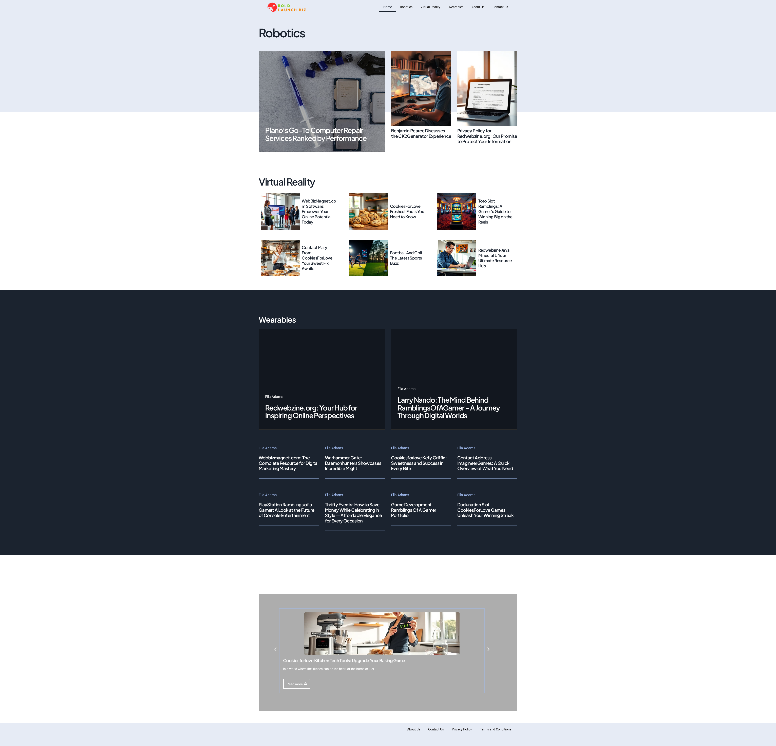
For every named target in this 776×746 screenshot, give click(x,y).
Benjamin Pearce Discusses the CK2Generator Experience (421, 133)
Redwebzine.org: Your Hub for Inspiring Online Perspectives (311, 411)
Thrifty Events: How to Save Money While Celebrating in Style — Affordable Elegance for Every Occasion (353, 512)
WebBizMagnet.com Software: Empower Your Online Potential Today (319, 211)
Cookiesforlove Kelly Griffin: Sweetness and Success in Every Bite (419, 463)
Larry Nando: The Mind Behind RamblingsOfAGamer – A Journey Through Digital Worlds (448, 407)
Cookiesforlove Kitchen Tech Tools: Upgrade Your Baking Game (344, 660)
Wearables (455, 7)
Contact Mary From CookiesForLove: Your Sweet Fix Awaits (317, 258)
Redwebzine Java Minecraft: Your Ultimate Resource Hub (495, 257)
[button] (275, 649)
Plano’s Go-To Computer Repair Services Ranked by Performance (316, 134)
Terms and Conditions (495, 729)
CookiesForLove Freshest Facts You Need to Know (407, 211)
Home (387, 7)
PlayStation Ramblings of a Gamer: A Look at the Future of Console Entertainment (286, 510)
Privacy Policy (462, 729)
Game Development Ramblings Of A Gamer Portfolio (413, 510)
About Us (477, 7)
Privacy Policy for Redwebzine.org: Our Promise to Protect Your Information (487, 136)
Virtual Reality (430, 7)
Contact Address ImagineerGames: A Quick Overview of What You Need (485, 463)
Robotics (406, 7)
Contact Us (500, 7)
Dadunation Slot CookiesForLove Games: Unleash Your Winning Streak (485, 510)
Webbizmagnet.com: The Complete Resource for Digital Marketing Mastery (288, 463)
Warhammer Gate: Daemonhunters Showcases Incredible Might (353, 463)
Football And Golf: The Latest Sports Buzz (407, 258)
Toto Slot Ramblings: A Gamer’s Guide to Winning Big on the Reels (495, 211)
